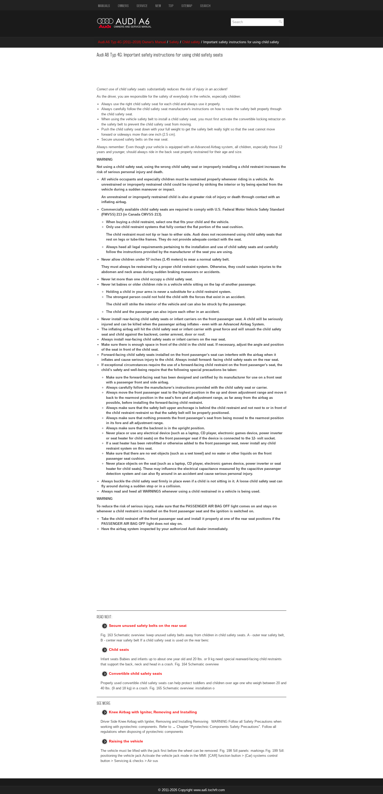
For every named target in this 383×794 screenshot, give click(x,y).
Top (171, 5)
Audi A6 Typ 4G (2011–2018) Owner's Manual (132, 42)
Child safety (191, 42)
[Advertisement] (177, 71)
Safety (174, 42)
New (158, 5)
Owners (123, 5)
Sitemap (186, 5)
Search (205, 5)
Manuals (104, 5)
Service (142, 5)
